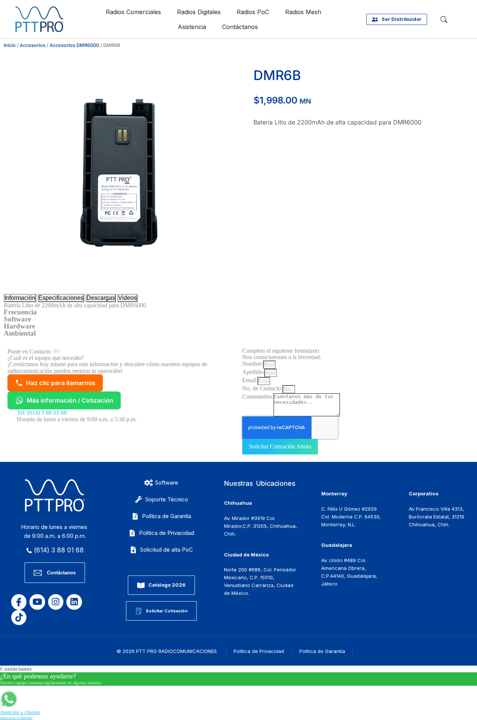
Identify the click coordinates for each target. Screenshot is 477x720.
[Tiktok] (18, 617)
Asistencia (192, 27)
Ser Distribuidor (401, 19)
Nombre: (252, 364)
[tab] (20, 298)
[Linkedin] (74, 601)
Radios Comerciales (133, 12)
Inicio (10, 45)
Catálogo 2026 (167, 585)
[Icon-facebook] (18, 601)
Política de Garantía (322, 651)
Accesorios (32, 45)
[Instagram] (55, 601)
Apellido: (253, 372)
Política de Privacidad (259, 651)
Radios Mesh (303, 12)
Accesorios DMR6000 (74, 45)
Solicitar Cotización (166, 610)
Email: (250, 380)
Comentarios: (258, 396)
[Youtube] (37, 601)
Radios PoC (253, 12)
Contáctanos (240, 27)
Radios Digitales (199, 12)
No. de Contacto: (262, 388)
